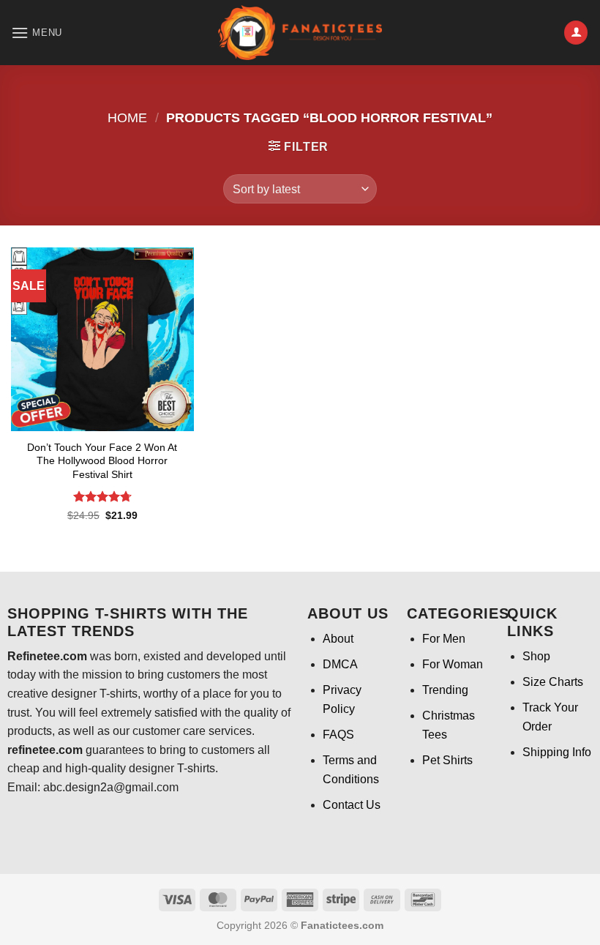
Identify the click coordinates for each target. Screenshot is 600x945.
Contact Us (351, 805)
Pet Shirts (447, 760)
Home (127, 117)
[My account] (576, 32)
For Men (443, 638)
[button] (36, 33)
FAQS (338, 734)
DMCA (340, 664)
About (338, 638)
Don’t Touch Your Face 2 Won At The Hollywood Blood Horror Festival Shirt (102, 460)
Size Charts (552, 682)
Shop (536, 656)
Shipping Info (556, 752)
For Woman (452, 664)
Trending (445, 690)
